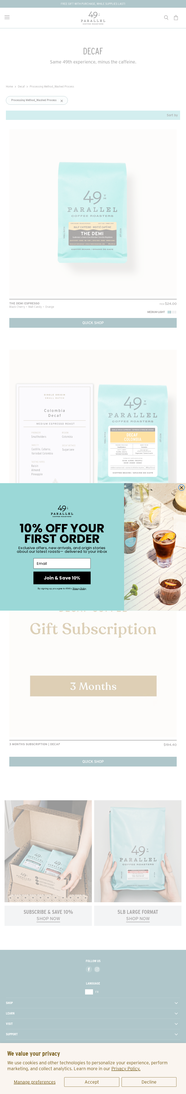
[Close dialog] (181, 488)
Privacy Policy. (125, 1068)
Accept (92, 1082)
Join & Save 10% (62, 578)
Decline (149, 1082)
